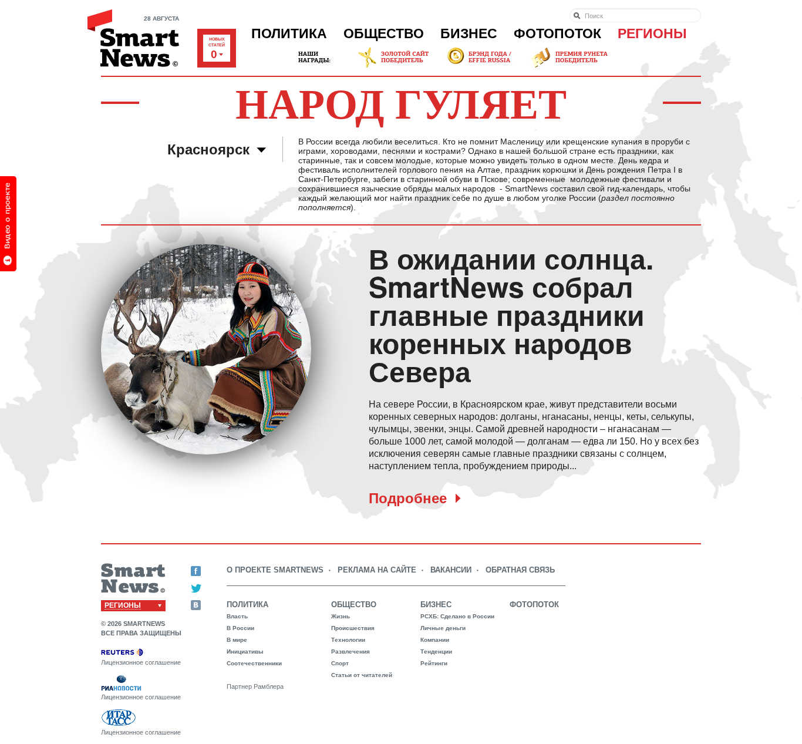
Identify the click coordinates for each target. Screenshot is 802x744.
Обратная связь (520, 569)
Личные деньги (443, 628)
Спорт (340, 663)
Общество (383, 33)
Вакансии (450, 569)
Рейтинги (433, 663)
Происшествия (353, 628)
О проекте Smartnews (275, 569)
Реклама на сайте (377, 569)
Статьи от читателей (361, 675)
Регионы (652, 33)
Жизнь (340, 616)
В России (240, 628)
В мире (237, 640)
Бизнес (468, 33)
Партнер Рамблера (255, 686)
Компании (434, 640)
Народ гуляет (401, 102)
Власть (237, 616)
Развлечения (350, 651)
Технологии (348, 640)
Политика (289, 33)
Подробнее (408, 498)
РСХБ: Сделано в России (457, 616)
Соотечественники (254, 663)
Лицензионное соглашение (141, 662)
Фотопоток (557, 33)
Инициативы (245, 651)
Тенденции (436, 651)
